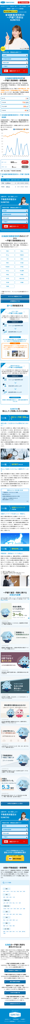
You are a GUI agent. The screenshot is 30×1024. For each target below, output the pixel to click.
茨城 (18, 891)
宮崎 (20, 931)
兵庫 (7, 914)
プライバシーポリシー (21, 1021)
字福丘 (7, 274)
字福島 (21, 274)
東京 (4, 891)
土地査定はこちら (15, 301)
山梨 (4, 903)
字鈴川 (7, 262)
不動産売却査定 (24, 2)
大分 (17, 931)
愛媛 (4, 925)
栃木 (21, 891)
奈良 (17, 914)
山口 (17, 920)
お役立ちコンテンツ (15, 1003)
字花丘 (7, 270)
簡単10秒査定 (15, 859)
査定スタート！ (14, 71)
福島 (24, 908)
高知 (14, 925)
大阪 (4, 914)
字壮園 (21, 262)
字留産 (7, 286)
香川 (7, 925)
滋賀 (14, 914)
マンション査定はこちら (15, 296)
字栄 (8, 259)
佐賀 (7, 931)
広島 (7, 920)
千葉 (11, 891)
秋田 (15, 908)
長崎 (11, 931)
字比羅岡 (22, 270)
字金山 (21, 251)
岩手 (11, 908)
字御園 (21, 282)
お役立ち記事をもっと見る (15, 803)
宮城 (18, 908)
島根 (11, 920)
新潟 (11, 903)
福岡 (4, 931)
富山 (14, 903)
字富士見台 (21, 278)
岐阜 (11, 897)
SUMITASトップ (8, 1019)
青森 (8, 908)
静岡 (7, 897)
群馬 (24, 891)
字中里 (21, 266)
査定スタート (14, 226)
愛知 (4, 897)
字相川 (7, 251)
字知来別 (7, 266)
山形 (21, 908)
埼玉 (15, 891)
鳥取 (14, 920)
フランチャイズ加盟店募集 (9, 1021)
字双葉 (7, 282)
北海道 (4, 908)
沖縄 (4, 933)
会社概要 (22, 1019)
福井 (20, 903)
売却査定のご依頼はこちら (15, 970)
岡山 (4, 920)
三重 (14, 897)
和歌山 (20, 914)
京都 (11, 914)
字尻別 (21, 259)
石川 (17, 903)
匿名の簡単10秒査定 (15, 981)
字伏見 (7, 278)
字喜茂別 (22, 255)
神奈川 (7, 891)
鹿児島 (23, 931)
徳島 (11, 925)
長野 (7, 903)
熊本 (14, 931)
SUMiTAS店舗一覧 (15, 992)
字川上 (7, 255)
